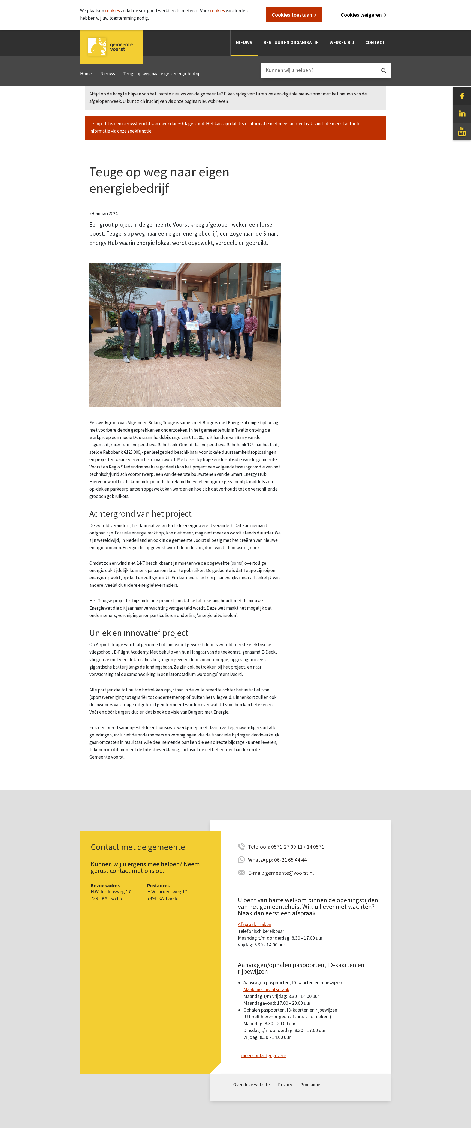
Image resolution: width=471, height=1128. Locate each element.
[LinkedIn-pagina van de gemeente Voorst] (462, 113)
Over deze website (251, 1085)
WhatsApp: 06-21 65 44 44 (277, 859)
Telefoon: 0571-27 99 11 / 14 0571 (286, 846)
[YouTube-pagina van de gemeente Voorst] (462, 131)
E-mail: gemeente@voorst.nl (281, 872)
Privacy (285, 1085)
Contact (375, 43)
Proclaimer (311, 1085)
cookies (112, 11)
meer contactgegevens (263, 1055)
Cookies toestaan (292, 14)
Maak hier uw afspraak (266, 989)
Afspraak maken (254, 924)
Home (86, 74)
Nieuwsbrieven (213, 101)
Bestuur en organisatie (291, 43)
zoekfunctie (140, 131)
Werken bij (342, 43)
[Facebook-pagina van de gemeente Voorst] (462, 96)
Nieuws (244, 43)
